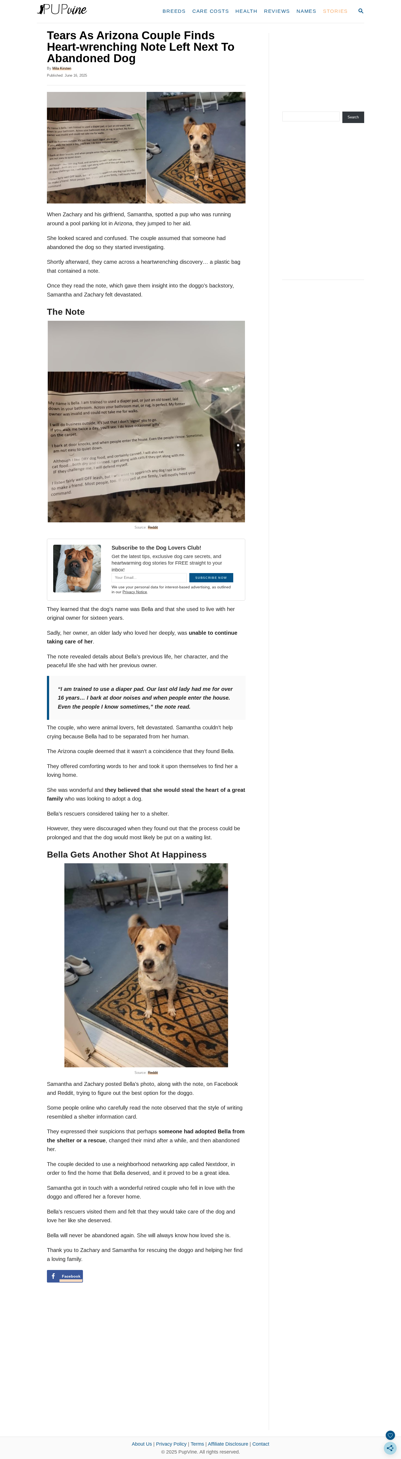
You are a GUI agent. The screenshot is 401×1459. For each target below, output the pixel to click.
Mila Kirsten (61, 68)
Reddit (153, 527)
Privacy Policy (171, 1444)
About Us (142, 1444)
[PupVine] (88, 11)
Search (353, 117)
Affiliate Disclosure (228, 1444)
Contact (260, 1444)
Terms (197, 1444)
